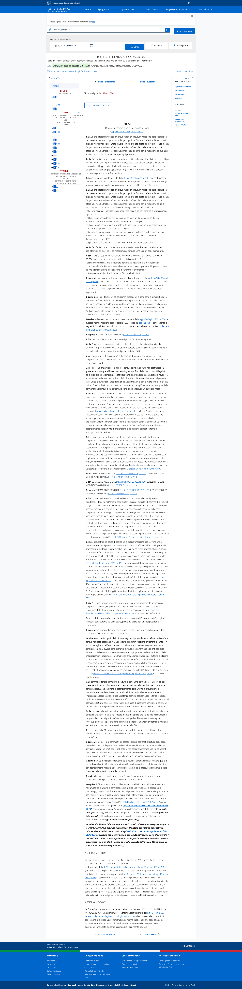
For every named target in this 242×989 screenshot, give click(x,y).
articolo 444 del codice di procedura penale (116, 411)
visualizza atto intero (185, 71)
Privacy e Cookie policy (56, 985)
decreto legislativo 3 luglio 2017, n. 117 (104, 563)
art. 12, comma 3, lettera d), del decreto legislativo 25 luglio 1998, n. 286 (124, 914)
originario (158, 45)
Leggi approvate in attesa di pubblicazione (99, 974)
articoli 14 (132, 831)
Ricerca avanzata (184, 31)
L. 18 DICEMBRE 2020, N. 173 (122, 477)
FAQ (93, 985)
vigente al (58, 45)
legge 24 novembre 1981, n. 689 (145, 468)
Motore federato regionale (94, 971)
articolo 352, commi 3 (120, 537)
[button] (92, 45)
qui (93, 21)
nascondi (55, 78)
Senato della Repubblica (130, 967)
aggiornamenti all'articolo (98, 105)
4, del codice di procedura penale (147, 537)
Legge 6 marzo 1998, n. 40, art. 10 (127, 131)
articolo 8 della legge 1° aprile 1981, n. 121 (140, 802)
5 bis (58, 143)
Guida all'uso (51, 967)
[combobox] (108, 30)
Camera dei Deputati (129, 964)
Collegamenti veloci (54, 971)
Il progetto (51, 964)
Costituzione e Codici (91, 960)
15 (139, 831)
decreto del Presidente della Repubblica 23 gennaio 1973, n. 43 (123, 611)
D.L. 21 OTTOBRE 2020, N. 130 (131, 473)
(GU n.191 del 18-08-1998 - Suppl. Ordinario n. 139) (72, 71)
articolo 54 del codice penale (135, 178)
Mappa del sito (84, 985)
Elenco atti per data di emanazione (96, 964)
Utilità (86, 977)
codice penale (145, 322)
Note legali (72, 985)
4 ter (58, 135)
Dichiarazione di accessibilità (108, 985)
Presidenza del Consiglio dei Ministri (135, 960)
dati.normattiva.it (129, 985)
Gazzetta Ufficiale (90, 967)
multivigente (182, 45)
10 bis (59, 190)
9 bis (58, 163)
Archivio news (52, 960)
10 (57, 186)
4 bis (58, 131)
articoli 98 (154, 278)
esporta (177, 109)
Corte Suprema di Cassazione (169, 960)
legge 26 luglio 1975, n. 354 (153, 319)
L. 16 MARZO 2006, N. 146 (136, 334)
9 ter (58, 167)
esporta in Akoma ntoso (181, 114)
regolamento (129, 805)
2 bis (58, 104)
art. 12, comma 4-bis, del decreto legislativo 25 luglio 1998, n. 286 (133, 867)
